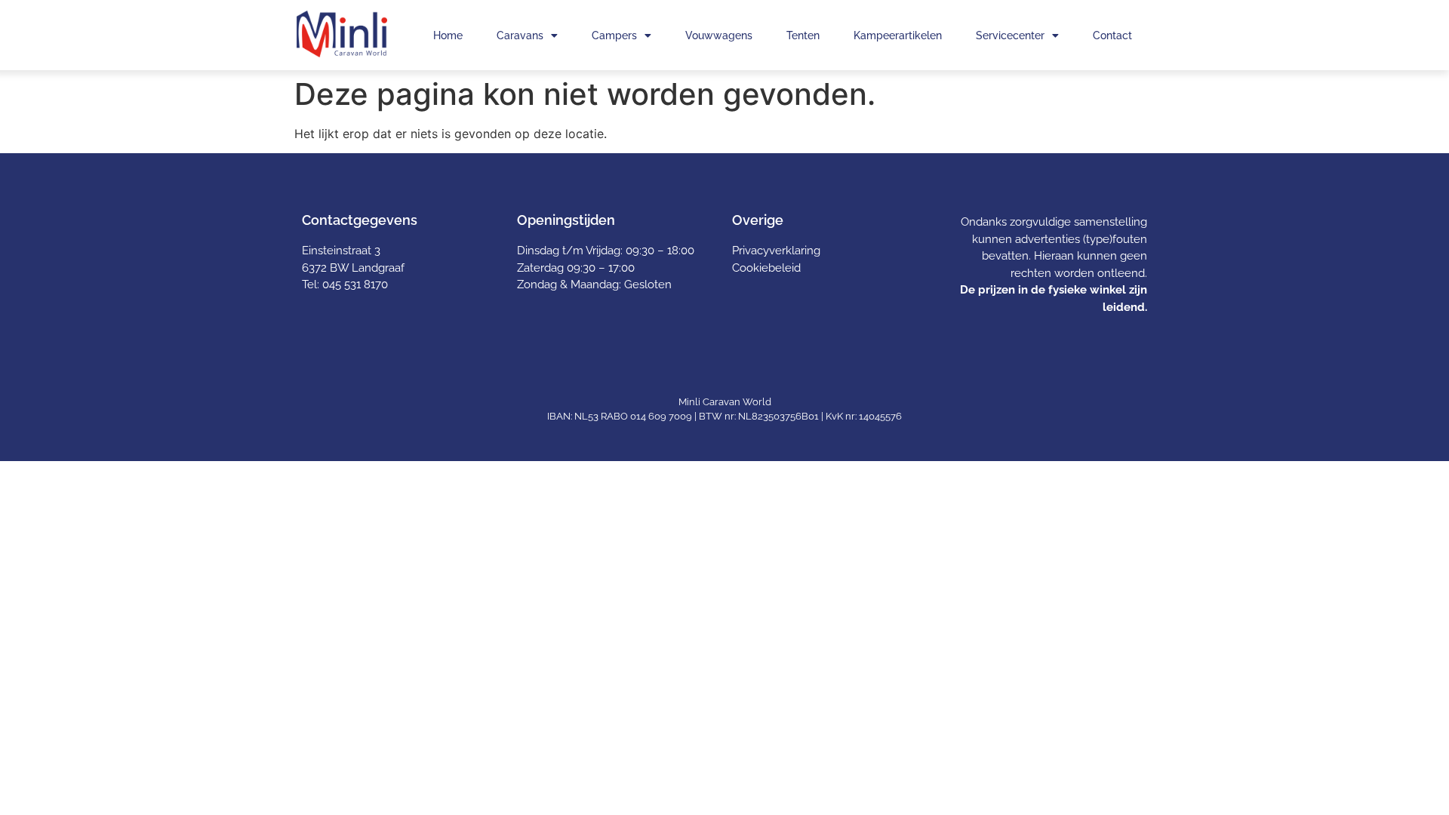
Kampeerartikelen (898, 35)
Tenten (803, 35)
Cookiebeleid (766, 268)
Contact (1112, 35)
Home (448, 35)
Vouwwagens (718, 35)
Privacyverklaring (776, 250)
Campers (614, 35)
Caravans (520, 35)
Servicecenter (1010, 35)
